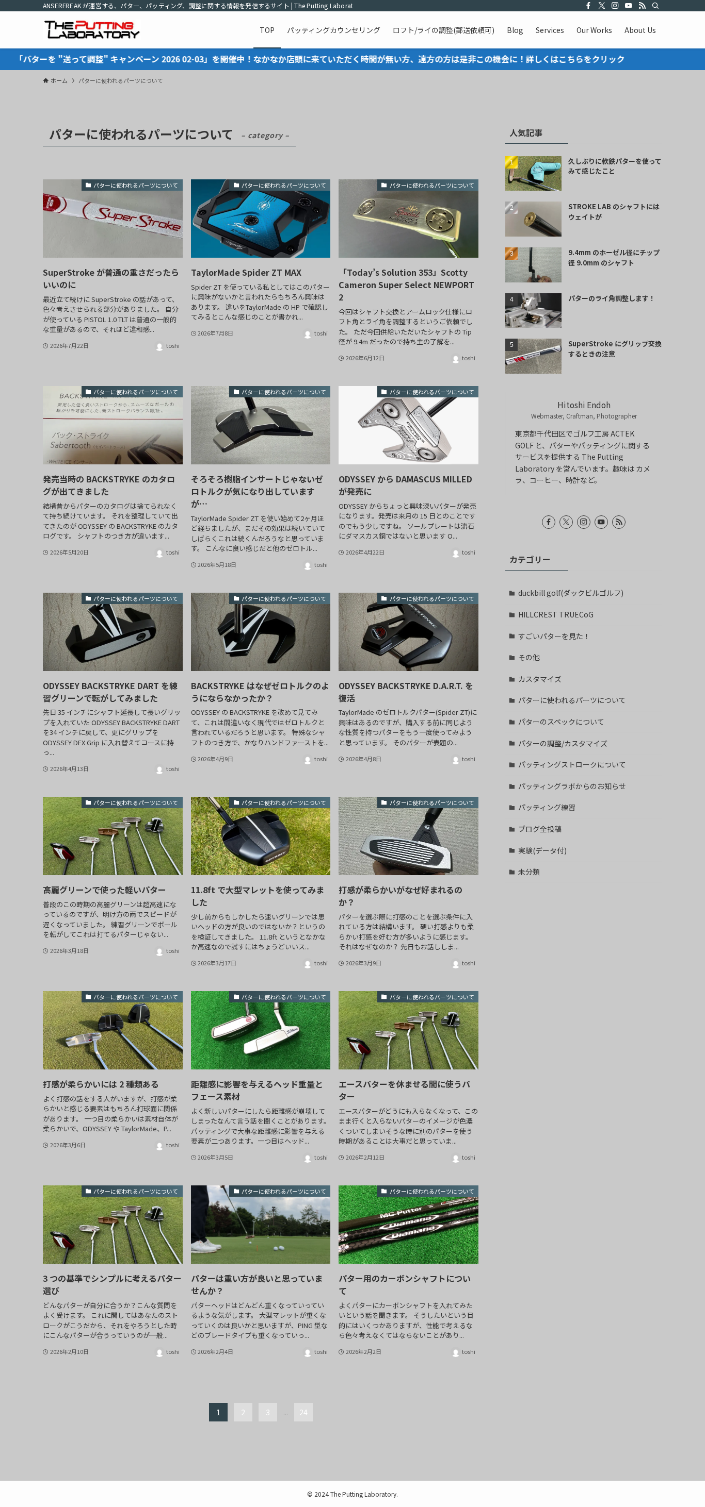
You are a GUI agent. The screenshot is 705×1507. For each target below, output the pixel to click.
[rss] (642, 5)
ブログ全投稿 (540, 829)
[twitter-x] (601, 5)
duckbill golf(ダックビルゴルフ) (570, 593)
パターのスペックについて (561, 721)
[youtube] (628, 5)
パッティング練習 (546, 807)
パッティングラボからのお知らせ (572, 786)
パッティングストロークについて (572, 764)
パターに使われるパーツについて (572, 700)
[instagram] (615, 5)
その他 (529, 657)
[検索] (655, 5)
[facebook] (588, 5)
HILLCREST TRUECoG (556, 614)
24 (303, 1412)
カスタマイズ (540, 679)
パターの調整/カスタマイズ (562, 743)
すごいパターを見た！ (554, 636)
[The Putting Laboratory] (92, 30)
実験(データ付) (542, 850)
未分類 (529, 871)
